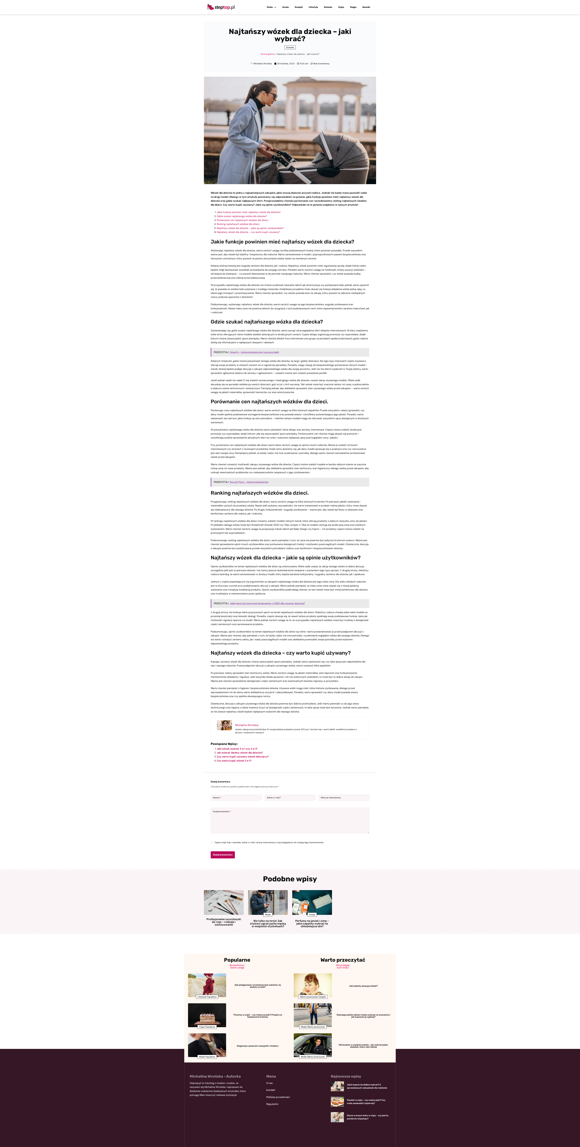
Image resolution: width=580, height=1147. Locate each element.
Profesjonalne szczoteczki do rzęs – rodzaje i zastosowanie (223, 922)
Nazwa (217, 797)
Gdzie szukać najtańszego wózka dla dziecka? (242, 216)
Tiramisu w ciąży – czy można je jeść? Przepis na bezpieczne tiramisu (257, 1016)
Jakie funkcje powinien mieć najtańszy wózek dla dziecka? (248, 212)
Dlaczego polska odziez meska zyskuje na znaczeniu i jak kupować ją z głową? (363, 1016)
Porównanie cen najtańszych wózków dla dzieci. (243, 220)
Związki (299, 7)
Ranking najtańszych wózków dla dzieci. (238, 224)
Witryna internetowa (331, 797)
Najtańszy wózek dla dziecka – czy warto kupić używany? (248, 232)
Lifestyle (313, 7)
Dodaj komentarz (222, 811)
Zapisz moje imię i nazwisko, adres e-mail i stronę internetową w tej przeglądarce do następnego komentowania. (269, 842)
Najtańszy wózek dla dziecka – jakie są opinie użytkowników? (250, 228)
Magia (353, 7)
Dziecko (328, 7)
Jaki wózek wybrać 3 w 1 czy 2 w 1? (237, 748)
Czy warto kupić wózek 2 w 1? (234, 760)
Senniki (366, 7)
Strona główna (268, 54)
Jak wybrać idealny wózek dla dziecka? (240, 752)
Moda (270, 7)
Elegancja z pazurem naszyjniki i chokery (258, 1046)
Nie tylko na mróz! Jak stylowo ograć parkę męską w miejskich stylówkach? (268, 923)
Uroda (285, 7)
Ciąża (341, 7)
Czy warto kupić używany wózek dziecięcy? (243, 756)
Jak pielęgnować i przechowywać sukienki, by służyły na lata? (257, 986)
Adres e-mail (274, 797)
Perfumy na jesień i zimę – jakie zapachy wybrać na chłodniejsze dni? (312, 923)
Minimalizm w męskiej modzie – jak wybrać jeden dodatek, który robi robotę (363, 1046)
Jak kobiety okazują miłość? (363, 986)
